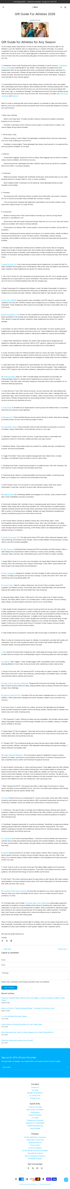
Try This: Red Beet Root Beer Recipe (14, 1016)
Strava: (5, 798)
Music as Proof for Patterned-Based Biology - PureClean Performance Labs (27, 1008)
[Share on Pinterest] (11, 941)
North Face (63, 94)
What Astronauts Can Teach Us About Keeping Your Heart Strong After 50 (27, 1032)
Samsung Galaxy (9, 377)
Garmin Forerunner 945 (11, 537)
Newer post (62, 949)
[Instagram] (37, 1168)
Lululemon (6, 662)
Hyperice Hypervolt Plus (11, 695)
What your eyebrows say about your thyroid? (17, 1040)
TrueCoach (7, 838)
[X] (33, 1168)
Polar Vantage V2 (9, 573)
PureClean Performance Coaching (15, 891)
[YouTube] (42, 1168)
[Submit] (68, 1067)
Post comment (9, 987)
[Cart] (65, 7)
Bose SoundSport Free (11, 314)
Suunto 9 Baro (8, 585)
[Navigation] (3, 7)
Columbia (4, 96)
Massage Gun (7, 417)
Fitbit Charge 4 (8, 549)
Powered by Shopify (45, 1184)
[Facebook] (28, 1168)
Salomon (15, 96)
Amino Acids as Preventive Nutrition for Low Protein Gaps (21, 1024)
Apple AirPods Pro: (9, 264)
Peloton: (6, 853)
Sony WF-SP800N (9, 300)
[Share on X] (7, 941)
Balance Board (9, 494)
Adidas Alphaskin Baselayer (13, 755)
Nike (4, 652)
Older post (7, 949)
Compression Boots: (10, 427)
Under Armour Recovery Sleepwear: (16, 683)
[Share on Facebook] (2, 941)
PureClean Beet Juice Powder (35, 903)
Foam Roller (7, 407)
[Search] (61, 7)
